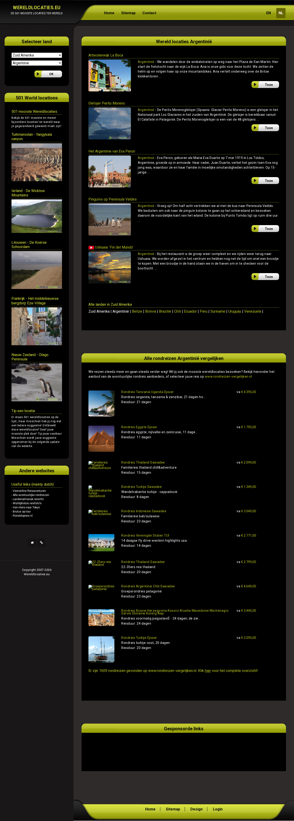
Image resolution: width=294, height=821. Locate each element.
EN (268, 13)
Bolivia (150, 311)
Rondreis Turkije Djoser (139, 638)
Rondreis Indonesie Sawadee (143, 511)
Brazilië (165, 311)
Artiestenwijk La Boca (105, 55)
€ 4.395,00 (246, 392)
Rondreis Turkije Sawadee (141, 487)
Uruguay (234, 311)
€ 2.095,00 (246, 638)
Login (218, 809)
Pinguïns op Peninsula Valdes (112, 199)
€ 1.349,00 (246, 487)
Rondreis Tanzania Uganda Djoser (147, 392)
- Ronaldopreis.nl (22, 515)
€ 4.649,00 (246, 586)
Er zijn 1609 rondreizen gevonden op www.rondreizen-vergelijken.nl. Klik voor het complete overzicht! (173, 670)
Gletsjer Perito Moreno (106, 103)
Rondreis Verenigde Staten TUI (145, 535)
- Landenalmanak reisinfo (27, 499)
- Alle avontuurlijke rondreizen (30, 495)
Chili (177, 311)
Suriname (217, 311)
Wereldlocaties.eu (37, 574)
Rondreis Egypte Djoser (139, 427)
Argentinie (146, 158)
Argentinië (146, 62)
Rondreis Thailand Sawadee (143, 462)
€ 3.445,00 (246, 610)
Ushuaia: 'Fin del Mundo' (113, 247)
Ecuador (190, 311)
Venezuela (252, 311)
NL (281, 13)
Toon (269, 85)
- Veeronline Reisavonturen (28, 491)
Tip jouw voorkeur (50, 433)
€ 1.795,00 (246, 427)
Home (109, 13)
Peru (203, 311)
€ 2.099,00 (246, 462)
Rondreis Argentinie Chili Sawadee (148, 586)
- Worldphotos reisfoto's (26, 503)
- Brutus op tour (21, 511)
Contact (149, 13)
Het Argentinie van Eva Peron (111, 151)
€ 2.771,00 (246, 535)
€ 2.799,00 (246, 562)
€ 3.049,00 (246, 511)
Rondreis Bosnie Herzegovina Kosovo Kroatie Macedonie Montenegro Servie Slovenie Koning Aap (175, 612)
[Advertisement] (142, 746)
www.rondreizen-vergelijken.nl (228, 376)
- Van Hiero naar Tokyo (25, 507)
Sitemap (128, 13)
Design (196, 809)
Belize (137, 311)
